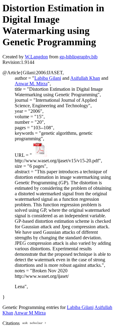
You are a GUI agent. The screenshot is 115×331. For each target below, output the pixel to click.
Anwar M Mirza (30, 312)
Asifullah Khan (85, 78)
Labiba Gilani (47, 78)
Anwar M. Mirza (31, 83)
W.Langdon (36, 56)
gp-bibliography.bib (78, 56)
